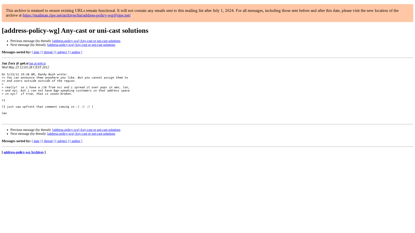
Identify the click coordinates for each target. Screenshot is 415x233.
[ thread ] (48, 52)
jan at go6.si (37, 63)
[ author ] (76, 52)
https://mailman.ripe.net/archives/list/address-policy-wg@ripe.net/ (77, 15)
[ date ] (36, 52)
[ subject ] (62, 52)
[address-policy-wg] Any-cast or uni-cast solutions (86, 41)
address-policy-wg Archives (24, 152)
